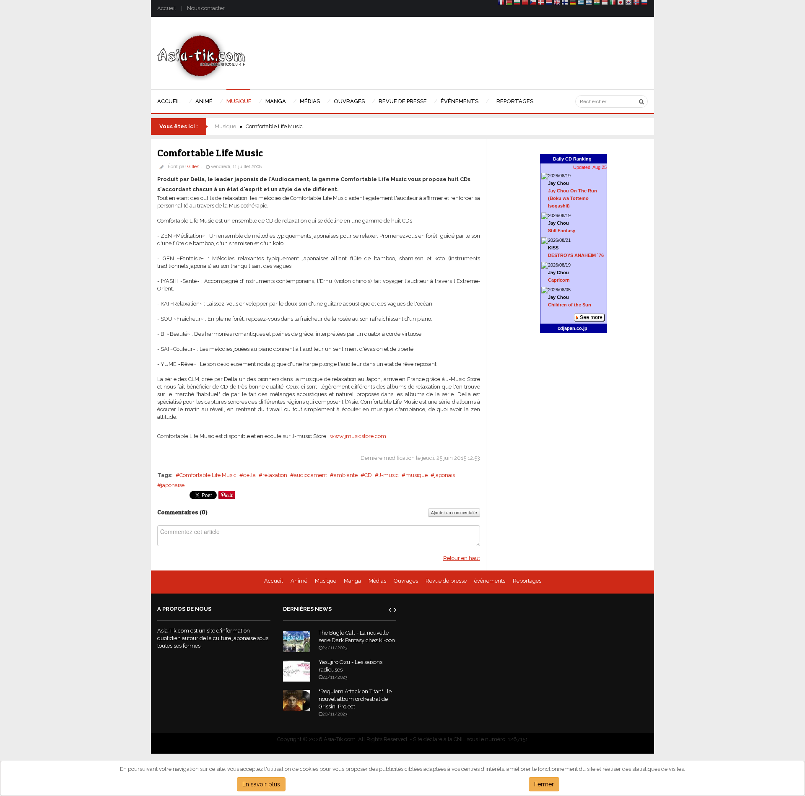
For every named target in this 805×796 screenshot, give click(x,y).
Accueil (166, 8)
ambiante (346, 475)
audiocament (310, 475)
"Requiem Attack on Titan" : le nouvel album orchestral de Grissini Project (355, 699)
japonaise (172, 485)
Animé (299, 581)
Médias (377, 581)
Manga (352, 581)
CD (368, 475)
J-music (389, 475)
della (249, 475)
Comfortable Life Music (207, 475)
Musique (225, 126)
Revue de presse (446, 581)
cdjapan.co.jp (572, 328)
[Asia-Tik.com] (201, 55)
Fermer (544, 784)
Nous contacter (206, 8)
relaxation (274, 475)
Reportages (527, 581)
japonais (444, 475)
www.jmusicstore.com (358, 436)
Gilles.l (194, 166)
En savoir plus (261, 784)
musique (416, 475)
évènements (489, 581)
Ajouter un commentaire (454, 513)
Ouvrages (406, 581)
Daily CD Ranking (572, 158)
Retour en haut (461, 558)
